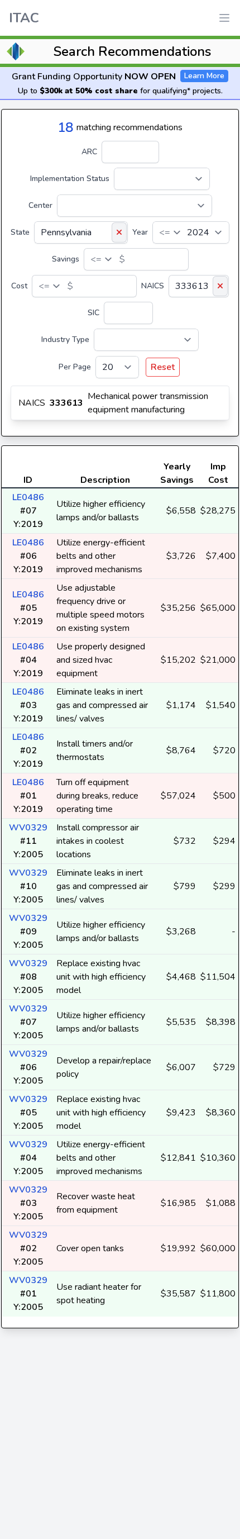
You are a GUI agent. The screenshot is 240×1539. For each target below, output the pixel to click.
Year (140, 232)
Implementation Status (69, 178)
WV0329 (28, 827)
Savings (65, 259)
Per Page (75, 367)
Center (40, 205)
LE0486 (28, 497)
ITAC (24, 18)
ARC (89, 151)
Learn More (204, 75)
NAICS (152, 286)
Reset (163, 367)
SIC (93, 312)
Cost (19, 286)
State (20, 232)
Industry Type (65, 339)
